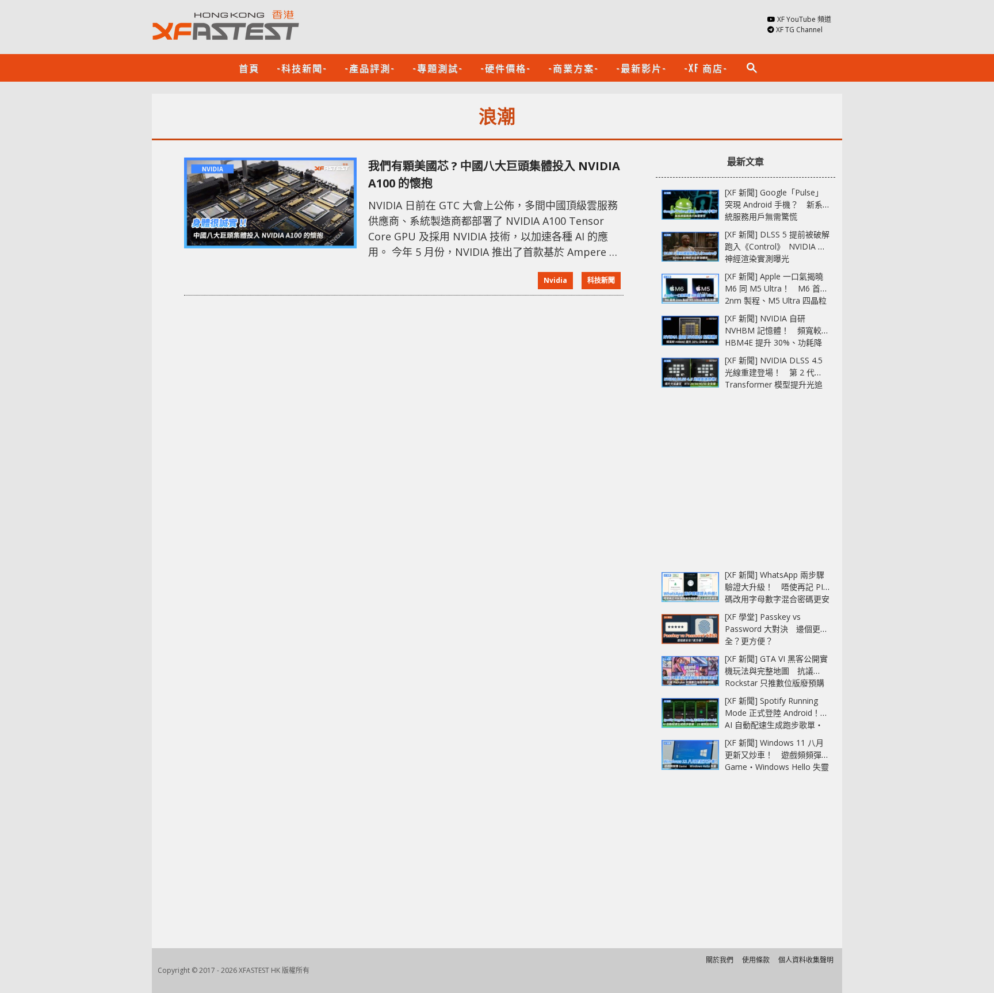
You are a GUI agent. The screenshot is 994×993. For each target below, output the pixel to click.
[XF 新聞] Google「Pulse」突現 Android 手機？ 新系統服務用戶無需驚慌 (774, 204)
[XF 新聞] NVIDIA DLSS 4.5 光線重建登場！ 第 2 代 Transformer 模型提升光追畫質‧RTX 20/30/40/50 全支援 (774, 384)
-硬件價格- (505, 68)
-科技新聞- (302, 68)
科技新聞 (601, 280)
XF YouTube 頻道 (804, 19)
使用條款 (756, 960)
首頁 (249, 68)
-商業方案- (573, 68)
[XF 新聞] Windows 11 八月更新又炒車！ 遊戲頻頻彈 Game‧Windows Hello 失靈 (777, 754)
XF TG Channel (799, 29)
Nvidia (555, 280)
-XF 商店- (706, 68)
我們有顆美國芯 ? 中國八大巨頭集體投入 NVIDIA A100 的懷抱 (494, 174)
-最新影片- (641, 68)
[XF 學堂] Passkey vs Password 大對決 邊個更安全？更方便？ (776, 628)
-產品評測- (370, 68)
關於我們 (719, 960)
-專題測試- (437, 68)
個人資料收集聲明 (806, 960)
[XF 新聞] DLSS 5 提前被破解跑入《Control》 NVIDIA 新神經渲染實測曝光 (777, 246)
